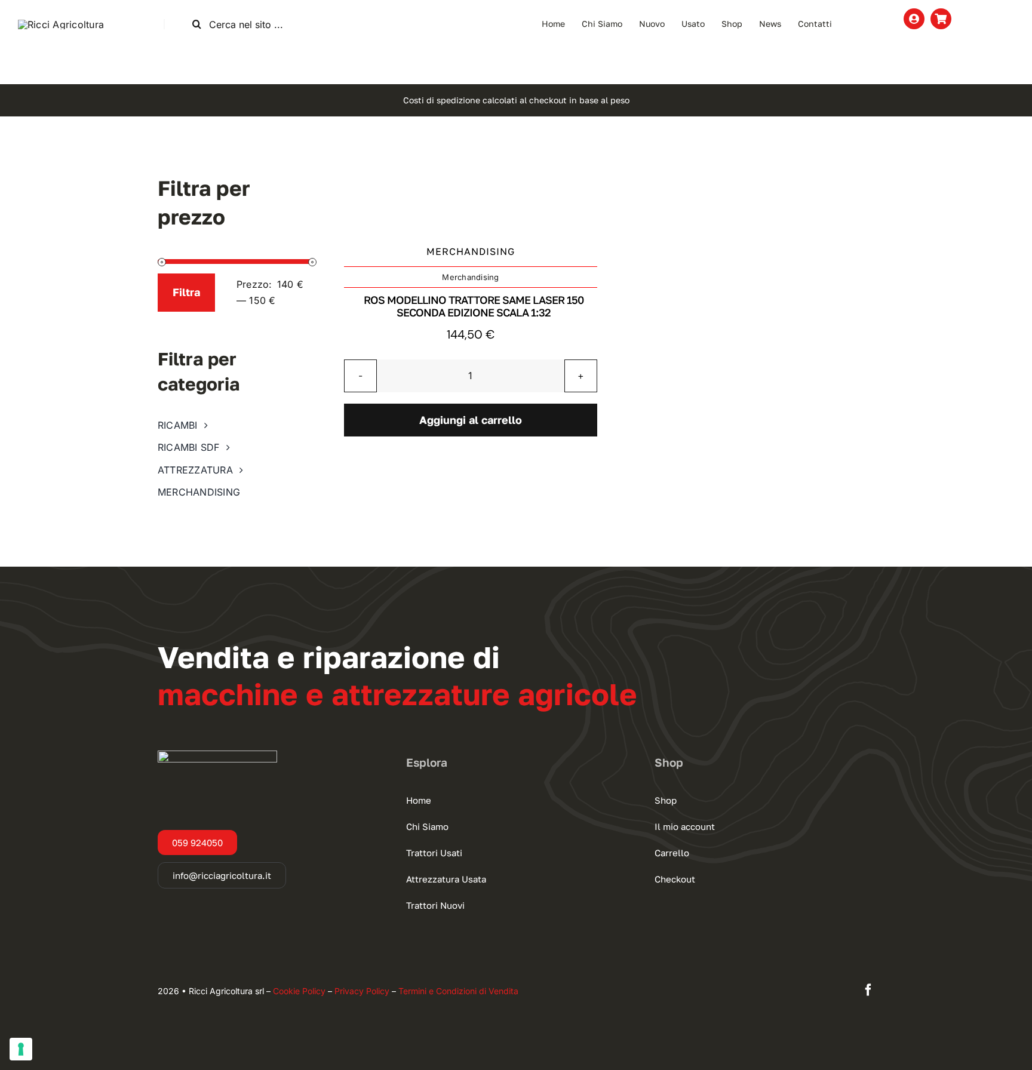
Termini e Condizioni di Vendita (458, 991)
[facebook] (868, 990)
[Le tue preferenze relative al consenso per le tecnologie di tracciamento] (21, 1049)
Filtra (186, 292)
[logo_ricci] (61, 24)
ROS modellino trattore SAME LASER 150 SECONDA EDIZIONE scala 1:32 (473, 306)
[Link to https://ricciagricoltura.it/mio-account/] (914, 18)
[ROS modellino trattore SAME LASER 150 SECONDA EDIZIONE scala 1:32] (470, 190)
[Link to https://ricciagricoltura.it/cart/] (940, 18)
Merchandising (470, 277)
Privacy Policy (361, 991)
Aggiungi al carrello (470, 419)
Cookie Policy (299, 991)
